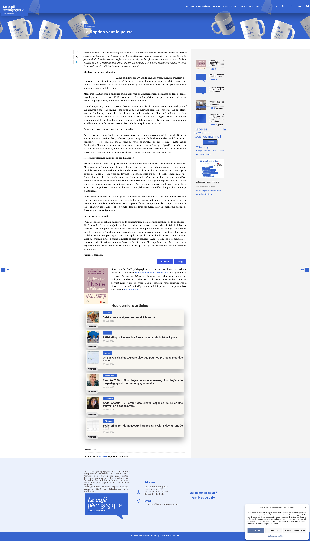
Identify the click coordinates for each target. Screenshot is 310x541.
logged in (103, 457)
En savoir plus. (132, 289)
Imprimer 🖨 (165, 262)
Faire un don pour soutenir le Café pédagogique (216, 89)
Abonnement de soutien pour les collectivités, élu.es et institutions (216, 118)
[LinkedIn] (299, 6)
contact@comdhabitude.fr (208, 191)
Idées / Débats (203, 6)
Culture (243, 6)
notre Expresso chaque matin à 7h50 (107, 488)
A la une (190, 6)
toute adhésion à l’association (151, 272)
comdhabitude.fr (204, 194)
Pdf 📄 (180, 262)
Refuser (274, 530)
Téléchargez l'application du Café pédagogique (210, 150)
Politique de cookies (275, 536)
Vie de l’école (229, 6)
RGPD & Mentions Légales (147, 536)
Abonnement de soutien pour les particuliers (216, 102)
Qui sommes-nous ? (203, 493)
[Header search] (276, 6)
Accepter (255, 530)
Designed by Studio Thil (169, 536)
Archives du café (203, 497)
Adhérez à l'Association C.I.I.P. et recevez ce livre (216, 63)
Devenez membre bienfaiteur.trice (216, 75)
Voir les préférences (295, 530)
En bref (216, 6)
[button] (305, 507)
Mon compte (255, 6)
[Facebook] (291, 6)
